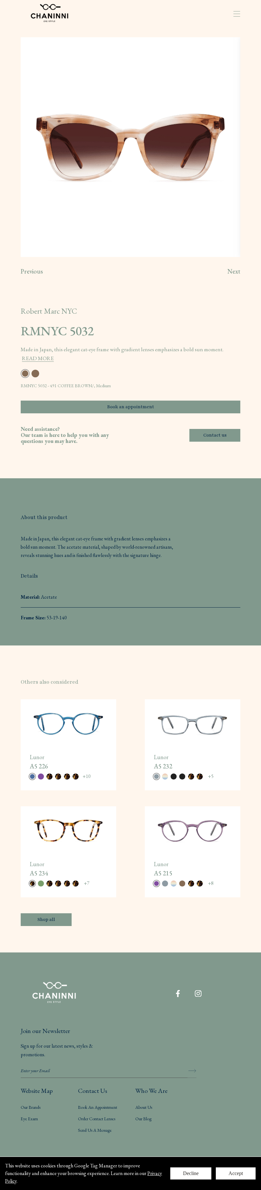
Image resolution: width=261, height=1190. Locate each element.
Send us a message (95, 1130)
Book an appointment (130, 407)
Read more (38, 358)
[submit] (191, 1071)
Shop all (46, 919)
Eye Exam (29, 1119)
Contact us (215, 435)
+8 (211, 883)
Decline (191, 1173)
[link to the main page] (54, 14)
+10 (86, 776)
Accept (236, 1173)
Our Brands (30, 1107)
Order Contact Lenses (96, 1119)
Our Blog (143, 1119)
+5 (211, 776)
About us (143, 1107)
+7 (86, 883)
